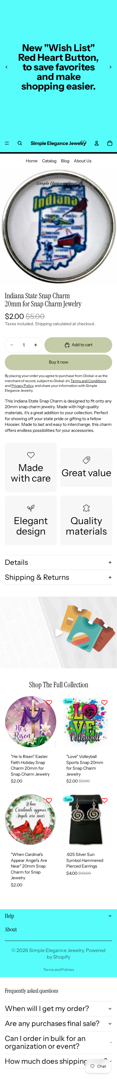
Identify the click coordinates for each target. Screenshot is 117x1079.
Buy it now (58, 362)
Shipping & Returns (37, 577)
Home (32, 161)
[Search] (19, 143)
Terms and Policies (58, 969)
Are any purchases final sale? (52, 1023)
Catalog (49, 161)
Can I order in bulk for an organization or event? (45, 1042)
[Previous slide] (6, 67)
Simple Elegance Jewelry (56, 950)
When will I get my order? (47, 1008)
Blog (65, 161)
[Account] (96, 143)
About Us (83, 161)
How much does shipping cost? (56, 1061)
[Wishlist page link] (83, 143)
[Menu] (7, 143)
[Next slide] (110, 67)
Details (16, 562)
